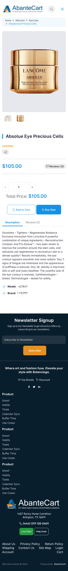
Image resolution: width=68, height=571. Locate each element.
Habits (6, 404)
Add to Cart (22, 209)
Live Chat (26, 531)
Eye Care (33, 20)
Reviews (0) (57, 166)
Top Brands (27, 379)
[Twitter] (34, 387)
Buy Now (50, 209)
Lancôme (7, 145)
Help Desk (41, 531)
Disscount (44, 379)
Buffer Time (9, 418)
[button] (51, 9)
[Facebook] (29, 387)
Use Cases (8, 422)
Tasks (5, 409)
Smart (5, 400)
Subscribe (35, 350)
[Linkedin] (39, 387)
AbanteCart (60, 564)
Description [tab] (12, 222)
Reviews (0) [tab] (33, 222)
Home (8, 20)
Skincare (20, 20)
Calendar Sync (11, 413)
